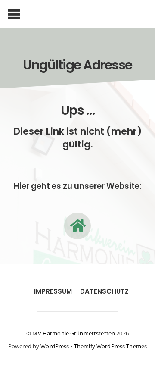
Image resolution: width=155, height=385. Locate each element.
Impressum (53, 291)
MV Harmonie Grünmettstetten (73, 333)
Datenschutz (104, 291)
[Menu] (14, 13)
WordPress (54, 346)
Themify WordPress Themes (110, 346)
